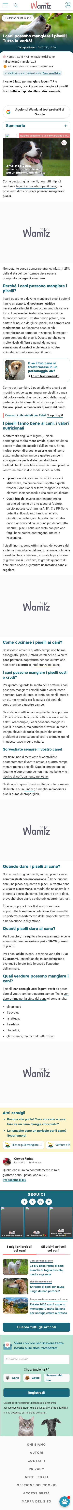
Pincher (29, 789)
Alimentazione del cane (40, 56)
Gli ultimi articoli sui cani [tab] (53, 1249)
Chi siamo (36, 1445)
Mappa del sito (37, 1501)
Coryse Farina (27, 47)
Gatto (36, 1378)
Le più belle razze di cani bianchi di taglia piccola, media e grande (47, 1270)
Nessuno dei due (54, 1378)
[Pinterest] (48, 1202)
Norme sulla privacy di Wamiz (39, 1407)
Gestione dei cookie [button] (36, 1485)
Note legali (36, 1477)
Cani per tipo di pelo (41, 1260)
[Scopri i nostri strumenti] (64, 1501)
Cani (20, 56)
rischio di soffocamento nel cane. (25, 776)
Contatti (36, 1461)
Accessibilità (36, 1493)
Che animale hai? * (36, 1369)
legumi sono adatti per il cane (36, 186)
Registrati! (36, 1393)
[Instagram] (40, 1202)
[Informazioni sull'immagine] (69, 17)
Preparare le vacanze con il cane (49, 1299)
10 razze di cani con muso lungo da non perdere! (47, 1289)
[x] (32, 1202)
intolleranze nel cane (46, 665)
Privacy (36, 1469)
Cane (15, 1378)
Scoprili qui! (55, 415)
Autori (36, 1453)
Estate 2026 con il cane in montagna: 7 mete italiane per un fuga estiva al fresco (48, 1309)
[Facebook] (24, 1202)
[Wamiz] (43, 5)
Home (10, 56)
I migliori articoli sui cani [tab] (19, 1249)
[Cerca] (16, 5)
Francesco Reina (51, 73)
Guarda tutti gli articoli (36, 1327)
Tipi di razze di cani (41, 1281)
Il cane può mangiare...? (20, 61)
